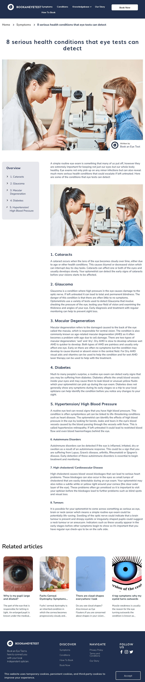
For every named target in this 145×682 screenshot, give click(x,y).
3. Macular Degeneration (18, 192)
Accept (128, 675)
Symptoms (46, 6)
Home (6, 25)
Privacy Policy (96, 650)
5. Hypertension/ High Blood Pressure (22, 209)
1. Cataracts (17, 176)
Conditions (62, 6)
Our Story (100, 6)
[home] (24, 7)
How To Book (48, 12)
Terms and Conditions (95, 654)
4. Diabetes (16, 200)
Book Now (65, 665)
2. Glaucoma (17, 183)
